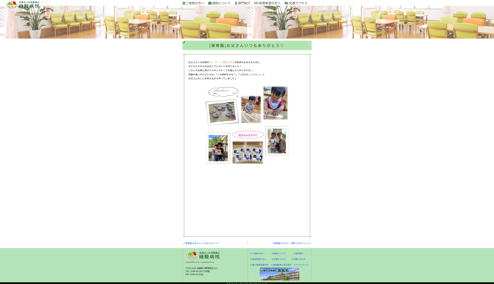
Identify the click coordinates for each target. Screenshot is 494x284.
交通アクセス (297, 3)
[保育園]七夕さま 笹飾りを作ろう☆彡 (291, 243)
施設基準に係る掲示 (282, 264)
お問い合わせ (299, 259)
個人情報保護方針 (260, 264)
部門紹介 (243, 3)
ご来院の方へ (194, 3)
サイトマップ (302, 264)
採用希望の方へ (269, 3)
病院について (221, 3)
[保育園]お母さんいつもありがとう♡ (202, 243)
